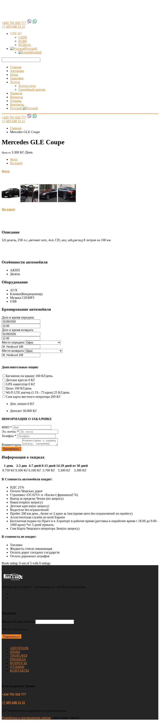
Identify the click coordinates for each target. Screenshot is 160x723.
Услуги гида (27, 86)
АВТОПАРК (19, 648)
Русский (31, 48)
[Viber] (29, 23)
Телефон (9, 436)
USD (22, 37)
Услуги (15, 82)
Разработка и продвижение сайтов (26, 717)
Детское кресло (20, 380)
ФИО (7, 427)
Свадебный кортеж (31, 89)
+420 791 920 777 (14, 23)
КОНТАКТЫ (19, 670)
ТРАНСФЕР (19, 655)
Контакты (17, 104)
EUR (22, 41)
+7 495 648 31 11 (13, 26)
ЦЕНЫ (15, 652)
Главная (15, 67)
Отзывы (15, 101)
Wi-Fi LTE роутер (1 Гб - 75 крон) (37, 392)
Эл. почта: (10, 431)
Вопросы (16, 97)
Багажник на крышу (29, 376)
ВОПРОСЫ (18, 663)
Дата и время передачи (18, 317)
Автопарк (17, 71)
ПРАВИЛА (18, 659)
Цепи (18, 388)
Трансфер (17, 78)
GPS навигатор (20, 384)
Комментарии (12, 444)
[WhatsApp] (34, 23)
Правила (16, 93)
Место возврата (13, 350)
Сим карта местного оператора (33, 396)
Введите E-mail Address (18, 621)
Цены (14, 74)
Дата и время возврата (17, 330)
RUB (24, 45)
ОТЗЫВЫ (17, 667)
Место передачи (13, 342)
